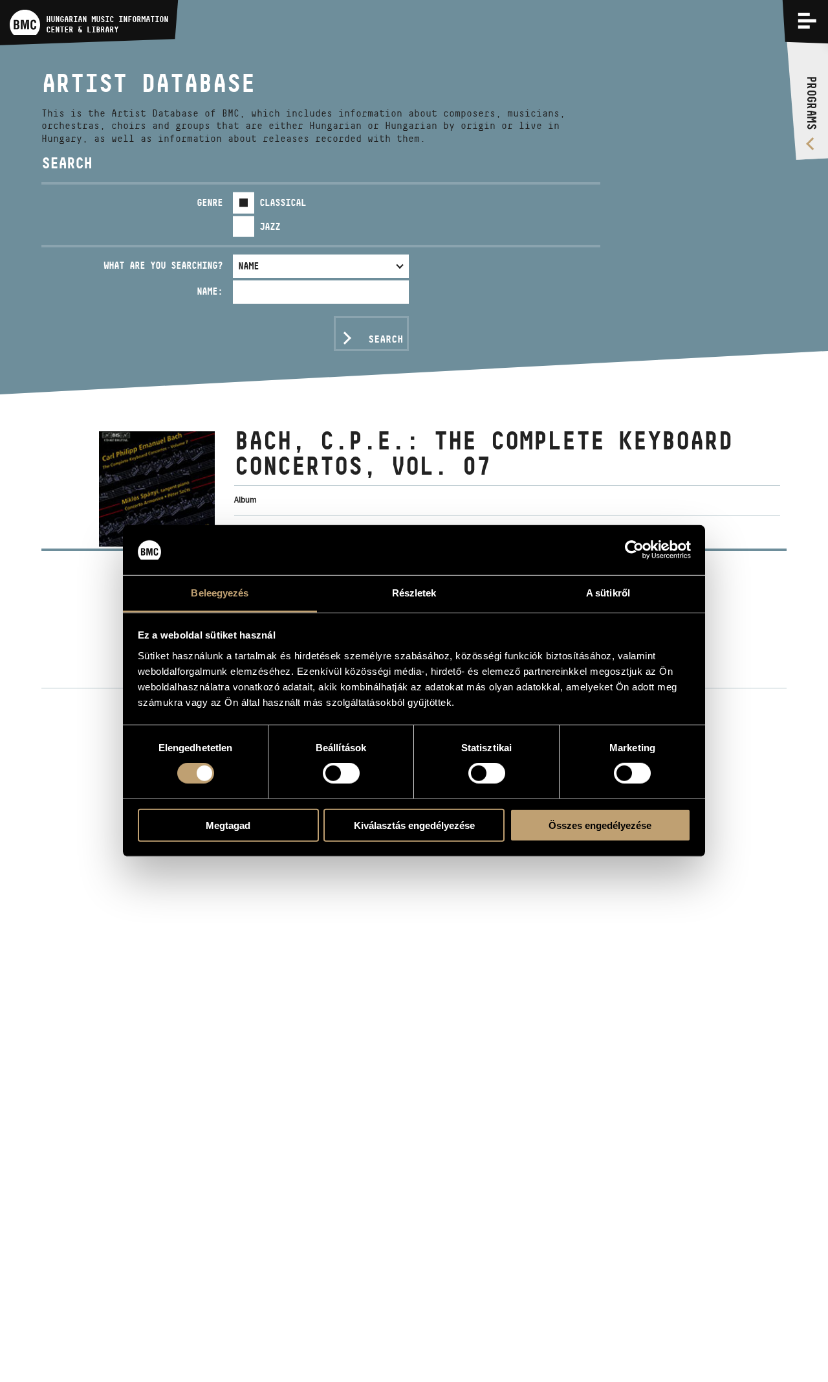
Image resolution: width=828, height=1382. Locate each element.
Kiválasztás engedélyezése (414, 824)
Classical (282, 202)
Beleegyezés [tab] (219, 592)
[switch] (341, 773)
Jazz (269, 226)
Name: (210, 291)
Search (385, 339)
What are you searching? (163, 265)
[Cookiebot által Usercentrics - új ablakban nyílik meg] (634, 550)
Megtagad (228, 824)
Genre (210, 202)
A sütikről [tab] (608, 592)
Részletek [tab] (414, 592)
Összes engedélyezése (600, 824)
